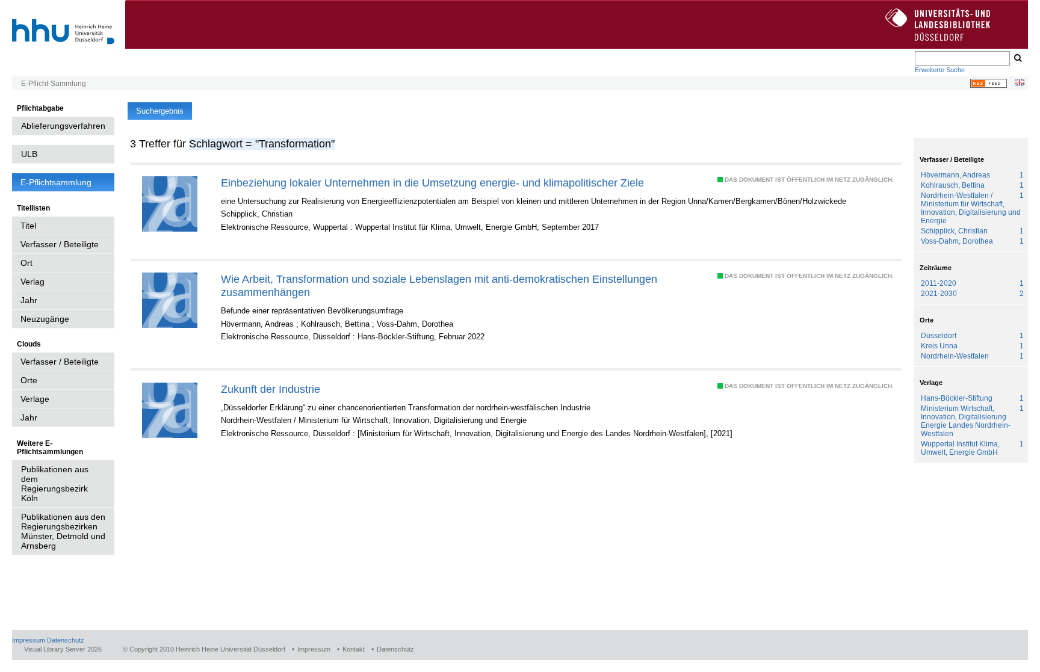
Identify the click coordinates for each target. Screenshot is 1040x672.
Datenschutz (65, 640)
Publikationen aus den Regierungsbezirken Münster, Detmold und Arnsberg (63, 531)
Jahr (28, 300)
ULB (29, 154)
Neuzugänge (44, 319)
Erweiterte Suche (940, 69)
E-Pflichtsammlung (55, 182)
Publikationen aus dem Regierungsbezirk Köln (54, 483)
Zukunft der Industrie (270, 389)
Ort (26, 263)
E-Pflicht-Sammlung (53, 83)
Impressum (28, 640)
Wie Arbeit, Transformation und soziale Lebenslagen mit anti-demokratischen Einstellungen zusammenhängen (439, 285)
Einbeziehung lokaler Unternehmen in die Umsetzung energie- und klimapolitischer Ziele (432, 182)
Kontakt (353, 649)
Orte (28, 380)
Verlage (34, 399)
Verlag (32, 281)
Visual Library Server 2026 (63, 649)
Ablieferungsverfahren (63, 126)
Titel (28, 225)
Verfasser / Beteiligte (59, 244)
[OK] (1017, 58)
